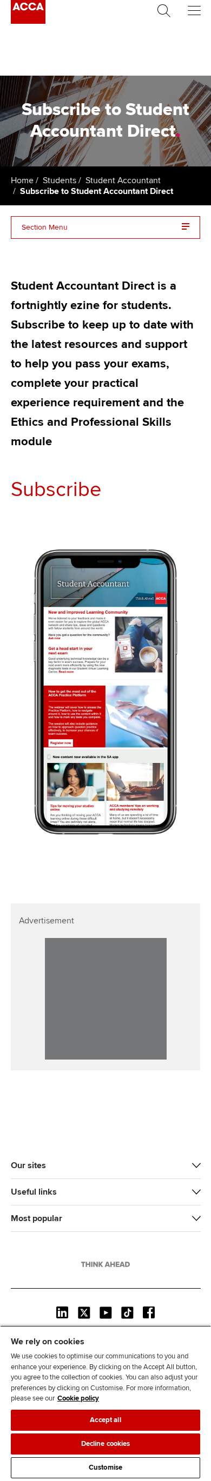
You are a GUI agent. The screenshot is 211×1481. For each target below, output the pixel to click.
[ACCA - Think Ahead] (28, 21)
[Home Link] (105, 1264)
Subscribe (56, 489)
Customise (105, 1467)
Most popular (36, 1218)
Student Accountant (123, 180)
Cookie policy (78, 1398)
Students (59, 180)
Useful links (34, 1192)
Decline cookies (105, 1443)
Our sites (28, 1165)
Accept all (105, 1420)
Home (22, 180)
